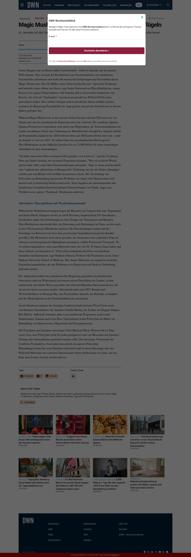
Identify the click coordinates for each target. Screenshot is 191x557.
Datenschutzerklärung (66, 61)
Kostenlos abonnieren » (96, 50)
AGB (84, 61)
